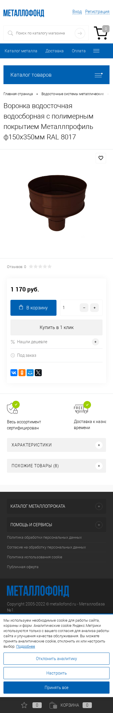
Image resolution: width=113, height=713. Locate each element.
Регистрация (97, 11)
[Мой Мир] (30, 372)
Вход (77, 11)
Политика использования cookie (34, 557)
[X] (38, 372)
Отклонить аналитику (56, 658)
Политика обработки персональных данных (44, 537)
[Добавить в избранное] (101, 158)
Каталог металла (21, 51)
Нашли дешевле (32, 341)
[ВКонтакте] (13, 372)
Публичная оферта (23, 567)
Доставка (54, 51)
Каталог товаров (31, 75)
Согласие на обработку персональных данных (46, 547)
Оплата (79, 51)
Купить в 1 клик (57, 327)
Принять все (56, 687)
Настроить (56, 673)
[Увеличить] (56, 204)
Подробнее (25, 646)
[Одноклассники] (22, 372)
